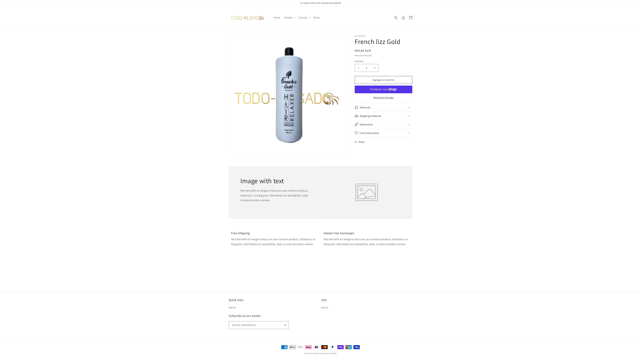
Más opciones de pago (383, 97)
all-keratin (315, 353)
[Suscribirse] (285, 325)
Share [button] (362, 141)
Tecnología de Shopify (328, 353)
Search (232, 307)
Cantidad (359, 61)
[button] (289, 17)
